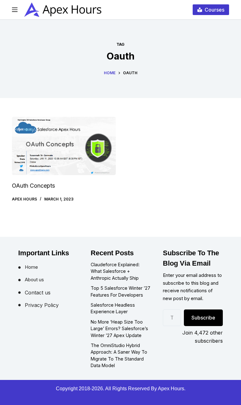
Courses (214, 10)
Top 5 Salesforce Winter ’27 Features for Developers (120, 291)
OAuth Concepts (33, 185)
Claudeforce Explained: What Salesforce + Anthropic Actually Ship (115, 271)
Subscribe (203, 317)
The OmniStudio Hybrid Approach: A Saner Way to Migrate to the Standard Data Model (119, 355)
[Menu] (15, 10)
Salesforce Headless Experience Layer (113, 308)
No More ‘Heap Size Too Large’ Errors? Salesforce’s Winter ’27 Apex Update (119, 328)
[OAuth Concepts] (64, 146)
